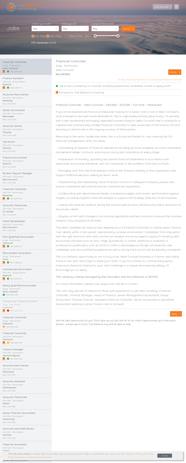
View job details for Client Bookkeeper (26, 225)
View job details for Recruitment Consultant (26, 258)
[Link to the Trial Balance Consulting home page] (22, 7)
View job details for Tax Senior (26, 146)
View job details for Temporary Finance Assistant (26, 306)
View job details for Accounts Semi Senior (26, 99)
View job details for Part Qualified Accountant (26, 241)
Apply (173, 72)
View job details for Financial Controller (26, 67)
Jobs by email (161, 6)
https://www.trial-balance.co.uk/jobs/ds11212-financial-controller (151, 80)
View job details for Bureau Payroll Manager (26, 178)
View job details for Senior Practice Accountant (26, 417)
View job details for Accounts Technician (26, 210)
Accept (164, 455)
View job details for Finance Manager (26, 354)
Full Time (39, 36)
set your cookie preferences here (34, 457)
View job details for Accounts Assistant (26, 386)
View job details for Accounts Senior (26, 130)
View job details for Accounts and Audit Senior (26, 433)
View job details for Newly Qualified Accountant (26, 290)
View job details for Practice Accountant (26, 162)
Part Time (55, 36)
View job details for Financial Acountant (26, 449)
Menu (176, 7)
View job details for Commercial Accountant (26, 274)
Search (127, 28)
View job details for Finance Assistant (26, 83)
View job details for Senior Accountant (26, 114)
